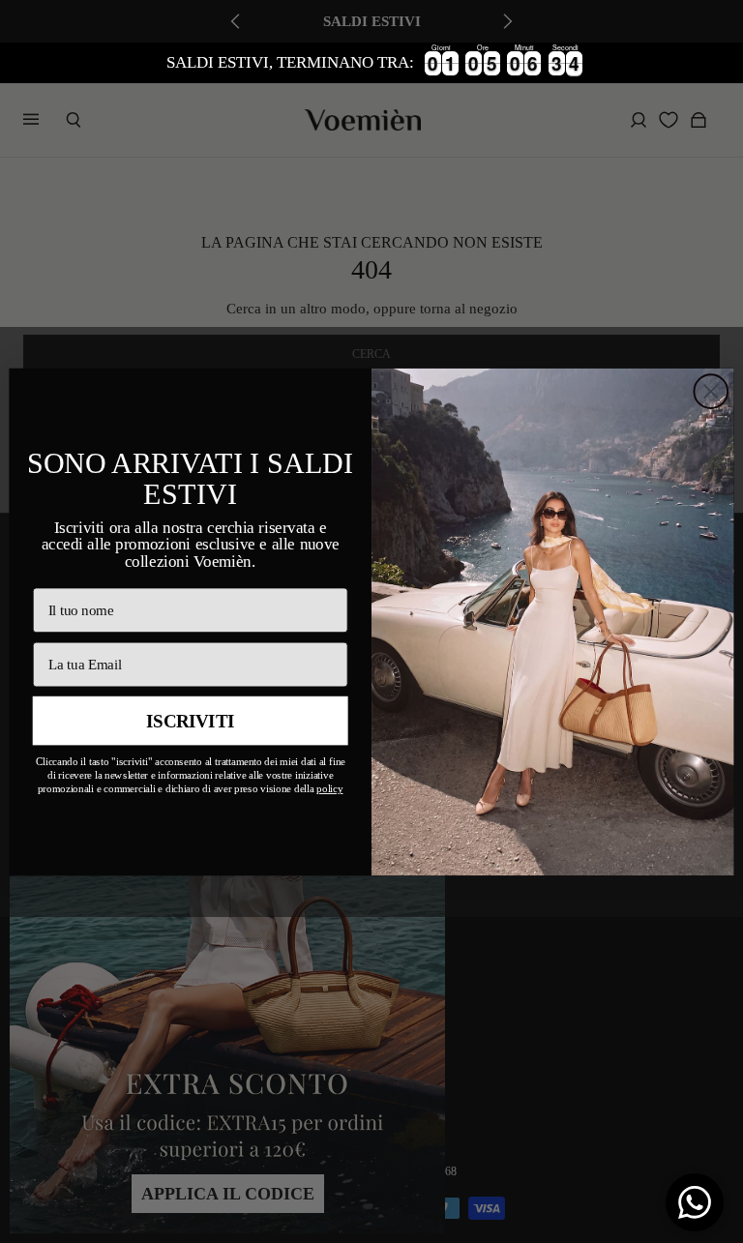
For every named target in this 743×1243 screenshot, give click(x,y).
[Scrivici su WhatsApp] (695, 1202)
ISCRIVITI (190, 721)
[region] (371, 63)
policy (329, 789)
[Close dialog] (711, 391)
